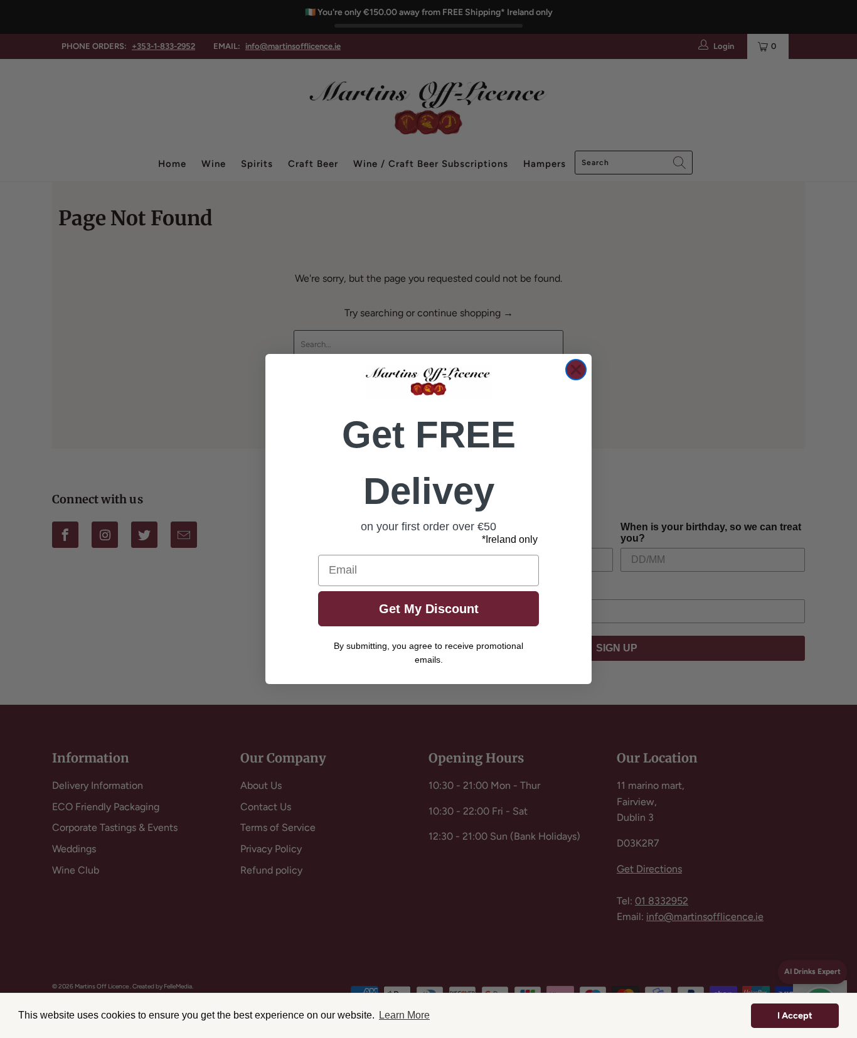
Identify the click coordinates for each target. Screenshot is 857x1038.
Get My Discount (429, 609)
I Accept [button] (794, 1015)
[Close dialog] (576, 369)
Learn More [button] (404, 1015)
